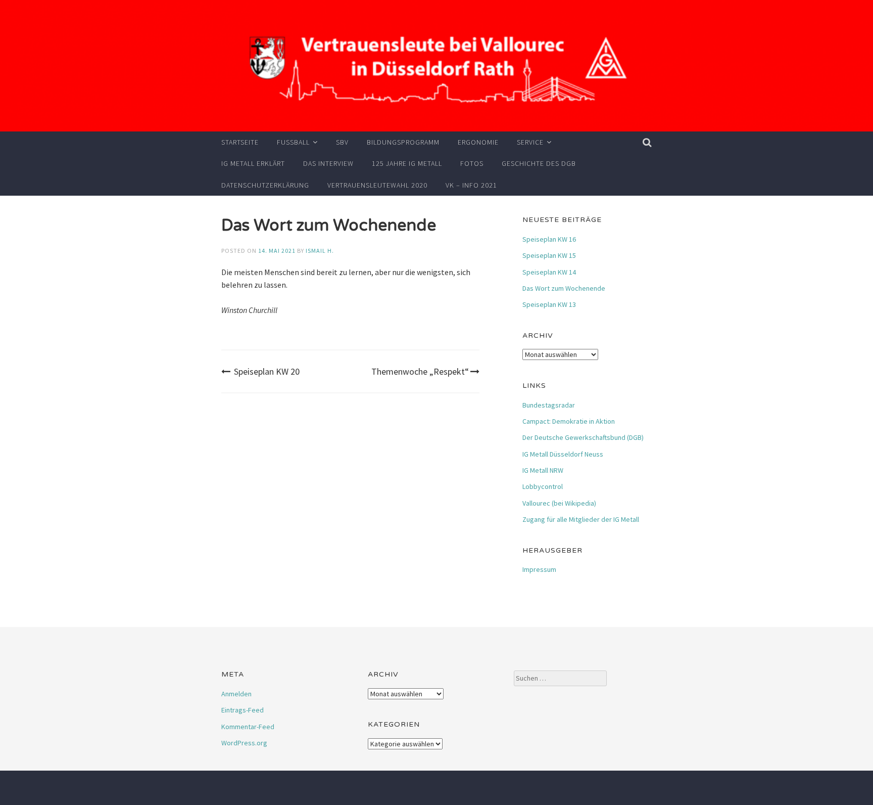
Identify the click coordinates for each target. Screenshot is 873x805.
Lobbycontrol (542, 486)
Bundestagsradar (548, 405)
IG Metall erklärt (253, 163)
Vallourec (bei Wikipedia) (559, 503)
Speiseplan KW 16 (549, 239)
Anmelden (236, 693)
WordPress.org (244, 742)
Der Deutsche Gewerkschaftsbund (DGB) (583, 437)
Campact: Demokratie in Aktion (568, 421)
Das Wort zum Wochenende (563, 288)
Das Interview (328, 163)
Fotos (471, 163)
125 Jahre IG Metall (407, 163)
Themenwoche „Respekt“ (420, 371)
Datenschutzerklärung (265, 185)
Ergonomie (478, 142)
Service (530, 142)
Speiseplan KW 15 (549, 255)
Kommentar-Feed (247, 726)
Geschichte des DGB (539, 163)
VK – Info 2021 (471, 185)
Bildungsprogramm (403, 142)
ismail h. (320, 250)
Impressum (539, 569)
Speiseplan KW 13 (549, 304)
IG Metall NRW (542, 470)
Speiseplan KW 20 (267, 371)
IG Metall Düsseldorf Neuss (562, 454)
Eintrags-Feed (242, 709)
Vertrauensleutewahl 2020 (377, 185)
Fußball (293, 142)
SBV (342, 142)
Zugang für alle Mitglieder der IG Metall (580, 519)
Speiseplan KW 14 (549, 272)
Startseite (240, 142)
